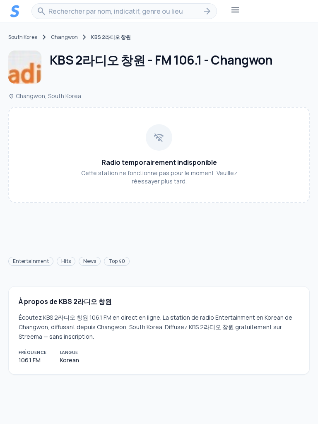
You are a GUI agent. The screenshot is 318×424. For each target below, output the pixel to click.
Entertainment (31, 261)
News (89, 261)
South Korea (23, 37)
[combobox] (124, 11)
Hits (66, 261)
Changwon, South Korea (44, 96)
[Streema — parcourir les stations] (15, 11)
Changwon (64, 37)
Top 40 (116, 261)
